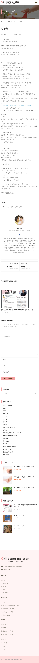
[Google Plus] (12, 206)
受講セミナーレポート (9, 427)
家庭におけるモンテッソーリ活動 (12, 433)
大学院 (5, 430)
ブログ (3, 35)
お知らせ (5, 413)
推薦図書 (5, 438)
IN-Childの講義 (7, 405)
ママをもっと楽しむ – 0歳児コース (24, 466)
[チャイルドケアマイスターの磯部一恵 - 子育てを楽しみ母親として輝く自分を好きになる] (10, 3)
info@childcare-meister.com (13, 566)
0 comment (17, 35)
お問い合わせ (4, 593)
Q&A (4, 408)
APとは (3, 589)
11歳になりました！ (20, 515)
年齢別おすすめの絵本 (7, 612)
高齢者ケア (6, 455)
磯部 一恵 (19, 228)
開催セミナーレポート (9, 452)
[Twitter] (16, 206)
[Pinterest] (20, 206)
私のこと (7, 202)
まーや (5, 424)
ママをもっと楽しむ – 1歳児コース (24, 477)
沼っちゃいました (19, 526)
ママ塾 (23, 267)
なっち (5, 419)
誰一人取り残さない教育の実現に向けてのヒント (17, 310)
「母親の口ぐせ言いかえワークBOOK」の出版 (17, 106)
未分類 (5, 444)
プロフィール (4, 583)
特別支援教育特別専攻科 (9, 446)
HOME (3, 580)
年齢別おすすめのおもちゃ (10, 435)
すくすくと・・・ (12, 267)
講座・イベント (5, 586)
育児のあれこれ (7, 449)
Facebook (7, 569)
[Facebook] (8, 206)
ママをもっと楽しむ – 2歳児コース (24, 487)
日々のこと (8, 35)
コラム (5, 416)
